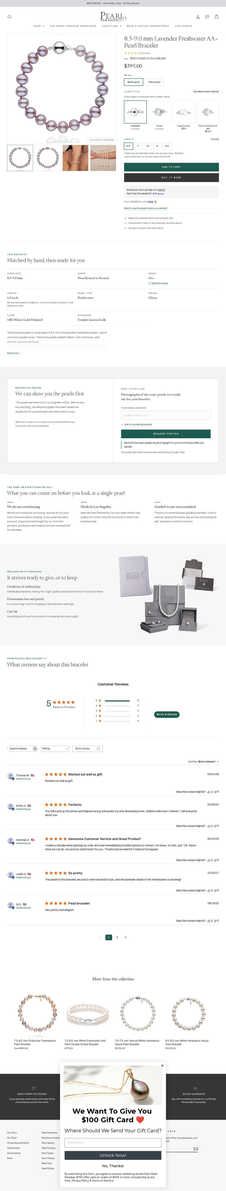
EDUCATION (110, 26)
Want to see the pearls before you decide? (145, 208)
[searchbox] (19, 748)
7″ (138, 146)
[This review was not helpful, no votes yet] (215, 791)
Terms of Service (102, 1180)
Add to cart (171, 167)
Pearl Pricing (48, 1168)
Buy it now (171, 177)
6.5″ (128, 146)
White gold (133, 82)
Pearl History (48, 1158)
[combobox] (55, 749)
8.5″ (167, 146)
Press (9, 1158)
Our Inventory (14, 1153)
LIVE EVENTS (183, 26)
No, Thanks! (113, 1166)
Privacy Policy (80, 1180)
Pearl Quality (48, 1142)
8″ (157, 146)
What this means (159, 283)
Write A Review (167, 714)
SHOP (38, 26)
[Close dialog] (162, 1065)
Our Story (12, 1132)
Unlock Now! (113, 1155)
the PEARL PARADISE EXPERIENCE (73, 26)
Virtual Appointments (18, 1142)
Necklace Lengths (51, 1137)
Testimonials (13, 1148)
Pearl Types (47, 1153)
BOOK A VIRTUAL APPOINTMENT (148, 26)
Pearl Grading (48, 1148)
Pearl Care (47, 1163)
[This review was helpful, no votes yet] (209, 791)
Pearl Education (49, 1132)
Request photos (166, 434)
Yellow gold (154, 82)
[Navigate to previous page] (100, 937)
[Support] (207, 17)
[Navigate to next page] (125, 937)
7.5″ (148, 146)
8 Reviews (145, 53)
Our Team (12, 1137)
